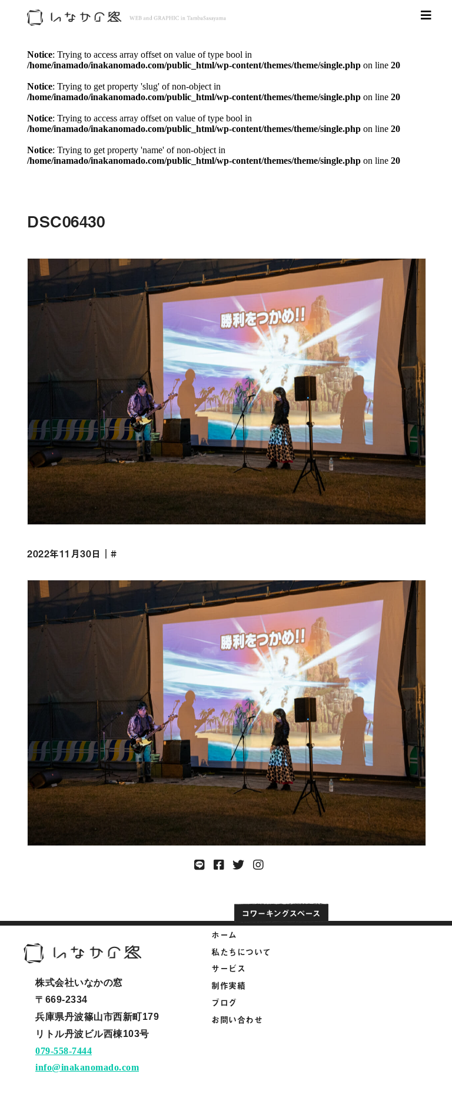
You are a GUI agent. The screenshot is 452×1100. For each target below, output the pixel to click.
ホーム (224, 935)
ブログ (224, 1002)
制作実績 (228, 985)
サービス (228, 968)
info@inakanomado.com (87, 1067)
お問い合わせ (236, 1019)
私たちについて (241, 952)
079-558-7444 (63, 1051)
